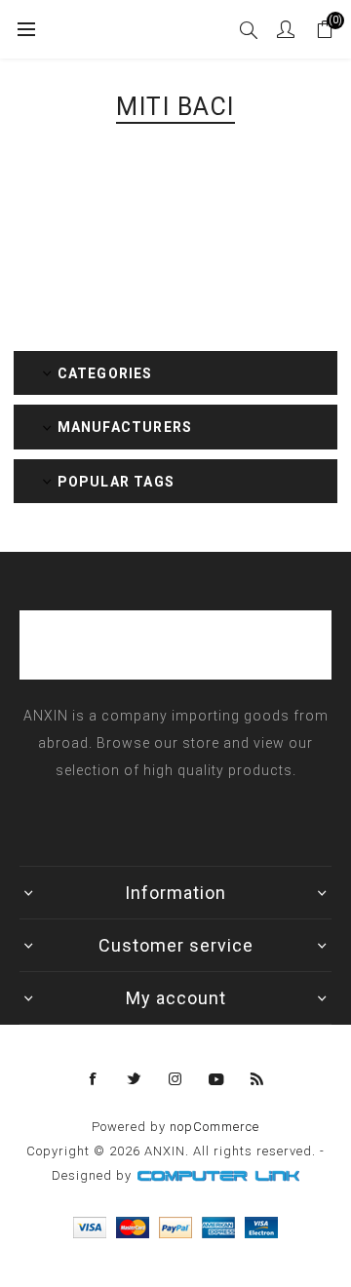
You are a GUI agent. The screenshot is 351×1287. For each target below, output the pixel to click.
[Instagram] (175, 1079)
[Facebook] (93, 1079)
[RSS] (257, 1079)
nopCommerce (214, 1126)
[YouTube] (216, 1079)
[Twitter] (134, 1079)
